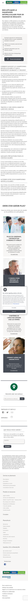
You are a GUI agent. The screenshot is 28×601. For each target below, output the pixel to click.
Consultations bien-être (8, 487)
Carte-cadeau (6, 508)
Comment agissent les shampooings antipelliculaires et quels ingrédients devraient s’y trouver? (13, 39)
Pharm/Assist (6, 520)
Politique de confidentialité (8, 591)
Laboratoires (6, 534)
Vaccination (5, 481)
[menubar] (5, 564)
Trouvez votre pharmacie (15, 59)
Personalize (14, 307)
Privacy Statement (16, 303)
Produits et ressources (9, 492)
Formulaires (5, 530)
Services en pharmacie (9, 475)
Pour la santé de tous (7, 585)
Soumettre (7, 446)
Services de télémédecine (9, 497)
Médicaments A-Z (7, 542)
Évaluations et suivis (7, 483)
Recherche (5, 524)
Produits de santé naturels (9, 536)
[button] (3, 412)
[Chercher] (22, 398)
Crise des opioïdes (7, 506)
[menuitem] (5, 564)
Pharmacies (4, 595)
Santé (4, 532)
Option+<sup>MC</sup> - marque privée (12, 499)
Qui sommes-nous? (7, 551)
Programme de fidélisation (9, 504)
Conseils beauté (6, 510)
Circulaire (5, 514)
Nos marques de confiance (9, 502)
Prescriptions (6, 479)
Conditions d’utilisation (7, 593)
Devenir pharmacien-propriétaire (10, 553)
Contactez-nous (6, 555)
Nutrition (5, 538)
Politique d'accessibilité (7, 587)
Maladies (5, 528)
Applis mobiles (6, 495)
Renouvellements (7, 557)
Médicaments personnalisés (9, 485)
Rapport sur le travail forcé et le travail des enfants (13, 589)
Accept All (14, 311)
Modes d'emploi (6, 526)
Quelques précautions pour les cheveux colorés (11, 49)
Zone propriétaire (6, 598)
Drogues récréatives (7, 540)
